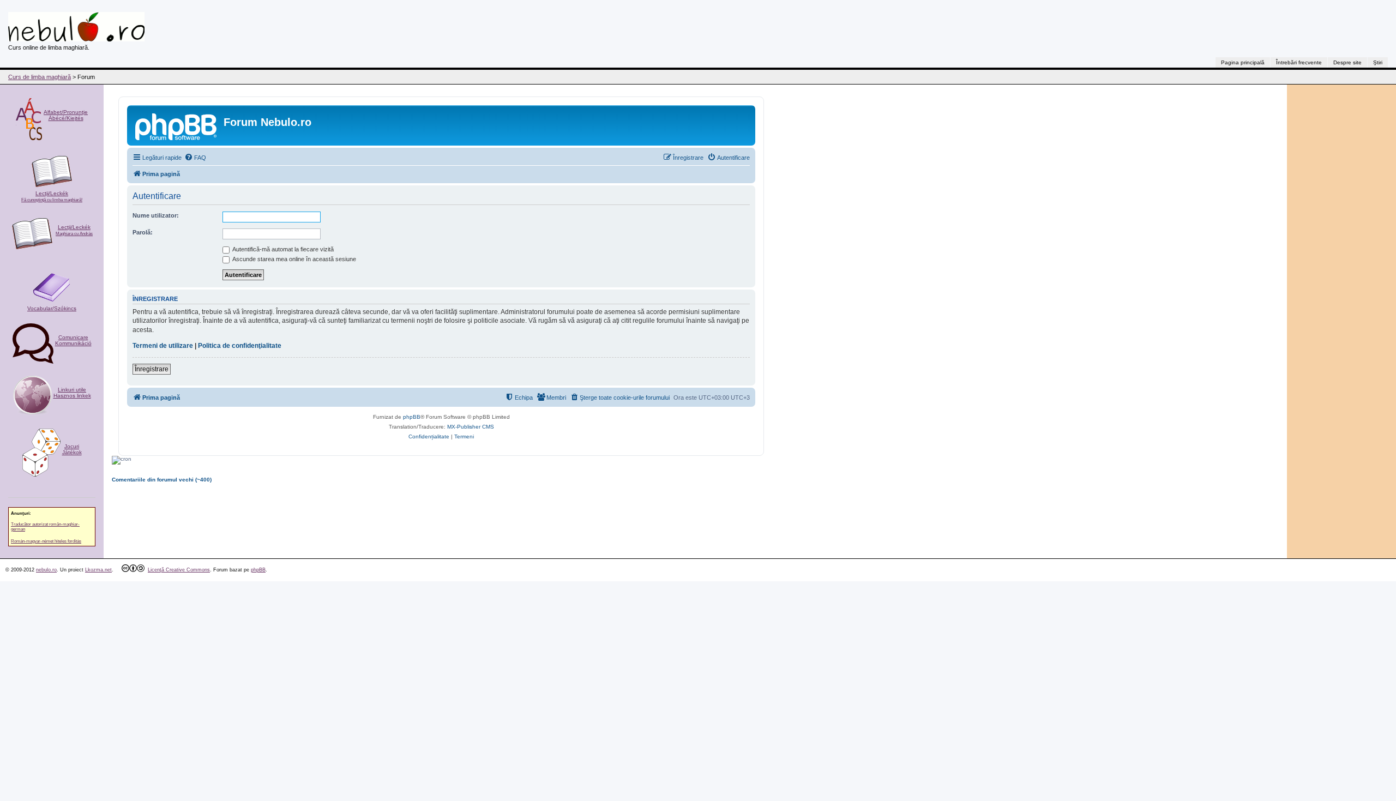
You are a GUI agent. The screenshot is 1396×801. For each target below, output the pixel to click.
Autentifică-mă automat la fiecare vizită (282, 249)
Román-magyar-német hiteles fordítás (46, 541)
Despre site (1347, 62)
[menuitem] (195, 157)
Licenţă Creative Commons (179, 570)
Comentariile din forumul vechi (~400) (162, 480)
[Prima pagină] (177, 125)
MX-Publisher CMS (470, 427)
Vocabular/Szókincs (51, 308)
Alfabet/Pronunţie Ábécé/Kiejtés (66, 115)
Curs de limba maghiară (39, 77)
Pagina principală (1243, 62)
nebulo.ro (46, 570)
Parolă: (143, 232)
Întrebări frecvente (1299, 62)
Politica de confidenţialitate (239, 346)
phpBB (411, 417)
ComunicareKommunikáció (73, 340)
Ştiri (1377, 62)
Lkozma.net (98, 570)
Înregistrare (152, 369)
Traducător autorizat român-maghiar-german (45, 527)
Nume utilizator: (156, 215)
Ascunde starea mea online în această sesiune (293, 259)
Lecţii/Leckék (51, 196)
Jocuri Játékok (72, 449)
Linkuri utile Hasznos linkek (72, 393)
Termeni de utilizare (163, 346)
